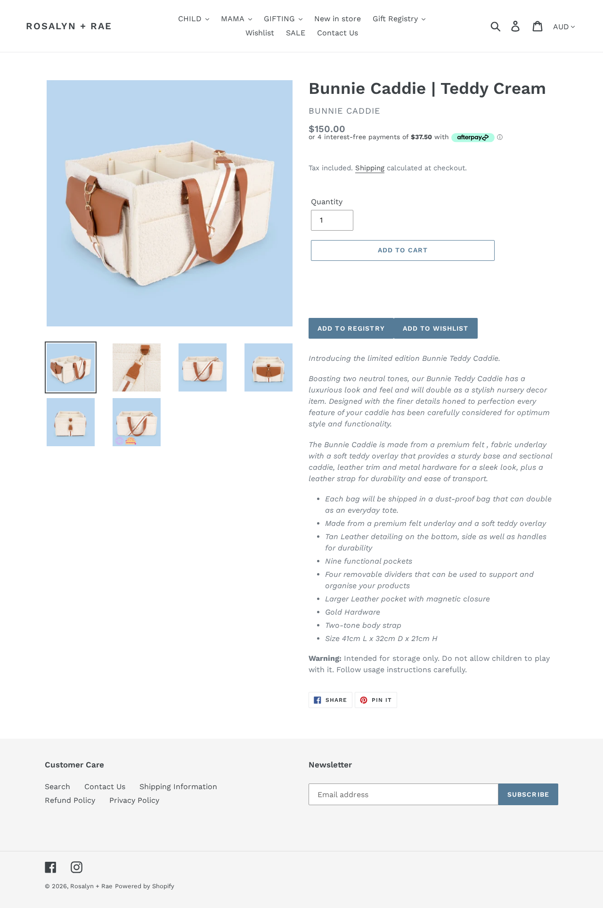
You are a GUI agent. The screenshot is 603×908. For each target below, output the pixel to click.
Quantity (326, 201)
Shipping (369, 168)
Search (57, 786)
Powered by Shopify (144, 886)
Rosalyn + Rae (69, 26)
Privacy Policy (134, 800)
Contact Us (104, 786)
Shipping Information (178, 786)
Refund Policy (70, 800)
